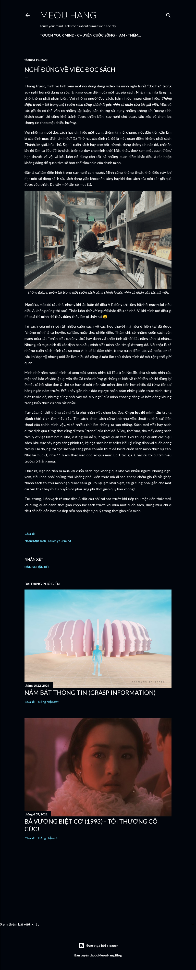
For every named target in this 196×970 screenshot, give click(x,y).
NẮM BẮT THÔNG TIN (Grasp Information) (90, 692)
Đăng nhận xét (37, 567)
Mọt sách (39, 541)
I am (121, 35)
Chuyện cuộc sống (96, 35)
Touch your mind (57, 35)
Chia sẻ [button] (29, 534)
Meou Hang (68, 14)
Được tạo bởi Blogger (102, 946)
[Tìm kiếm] (168, 14)
